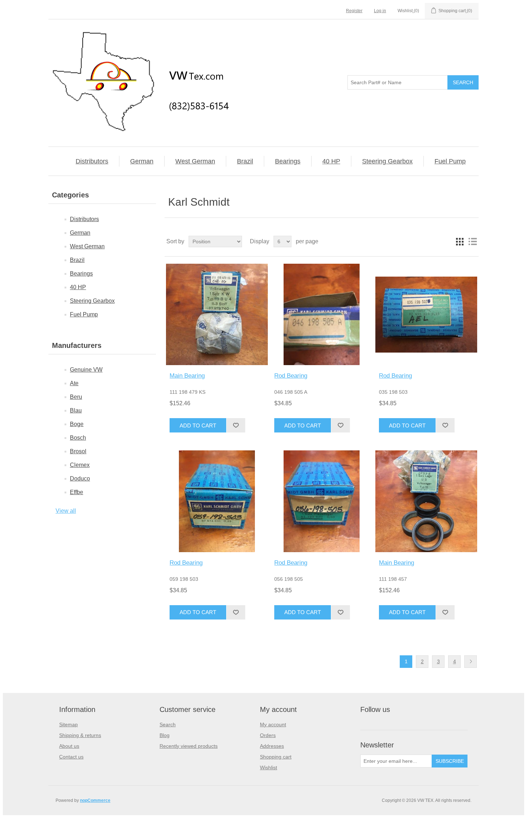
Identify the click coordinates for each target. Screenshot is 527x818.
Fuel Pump (450, 161)
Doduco (80, 478)
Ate (74, 383)
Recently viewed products (189, 746)
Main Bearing (187, 375)
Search (168, 724)
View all (66, 511)
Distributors (92, 161)
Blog (165, 735)
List (472, 241)
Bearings (287, 161)
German (141, 161)
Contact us (71, 757)
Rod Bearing (290, 375)
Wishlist (268, 767)
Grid (459, 241)
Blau (76, 410)
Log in (380, 10)
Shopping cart (275, 757)
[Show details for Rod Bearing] (321, 314)
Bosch (78, 438)
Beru (76, 397)
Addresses (272, 746)
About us (69, 746)
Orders (268, 735)
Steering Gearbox (387, 161)
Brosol (78, 451)
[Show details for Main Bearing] (216, 314)
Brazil (245, 161)
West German (195, 161)
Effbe (76, 492)
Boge (77, 424)
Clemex (80, 465)
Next (470, 661)
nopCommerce (95, 800)
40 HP (331, 161)
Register (354, 10)
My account (273, 724)
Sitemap (68, 724)
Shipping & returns (80, 735)
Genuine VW (86, 370)
